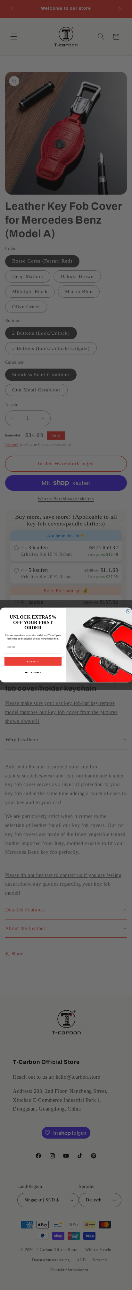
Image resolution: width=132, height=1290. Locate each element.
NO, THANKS (33, 672)
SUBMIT (33, 661)
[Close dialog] (128, 611)
